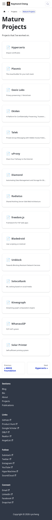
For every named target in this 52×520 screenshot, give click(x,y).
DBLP (4, 432)
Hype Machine (9, 471)
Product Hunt (8, 424)
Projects (6, 401)
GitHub (5, 420)
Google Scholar (9, 428)
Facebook (6, 498)
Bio (3, 393)
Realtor (5, 436)
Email (4, 490)
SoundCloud (8, 475)
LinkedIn (6, 494)
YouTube (6, 467)
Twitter (5, 459)
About (5, 397)
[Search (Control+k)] (47, 3)
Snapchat (6, 502)
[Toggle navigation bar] (4, 4)
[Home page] (4, 12)
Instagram (7, 463)
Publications (8, 405)
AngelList (6, 440)
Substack (6, 455)
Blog (4, 389)
